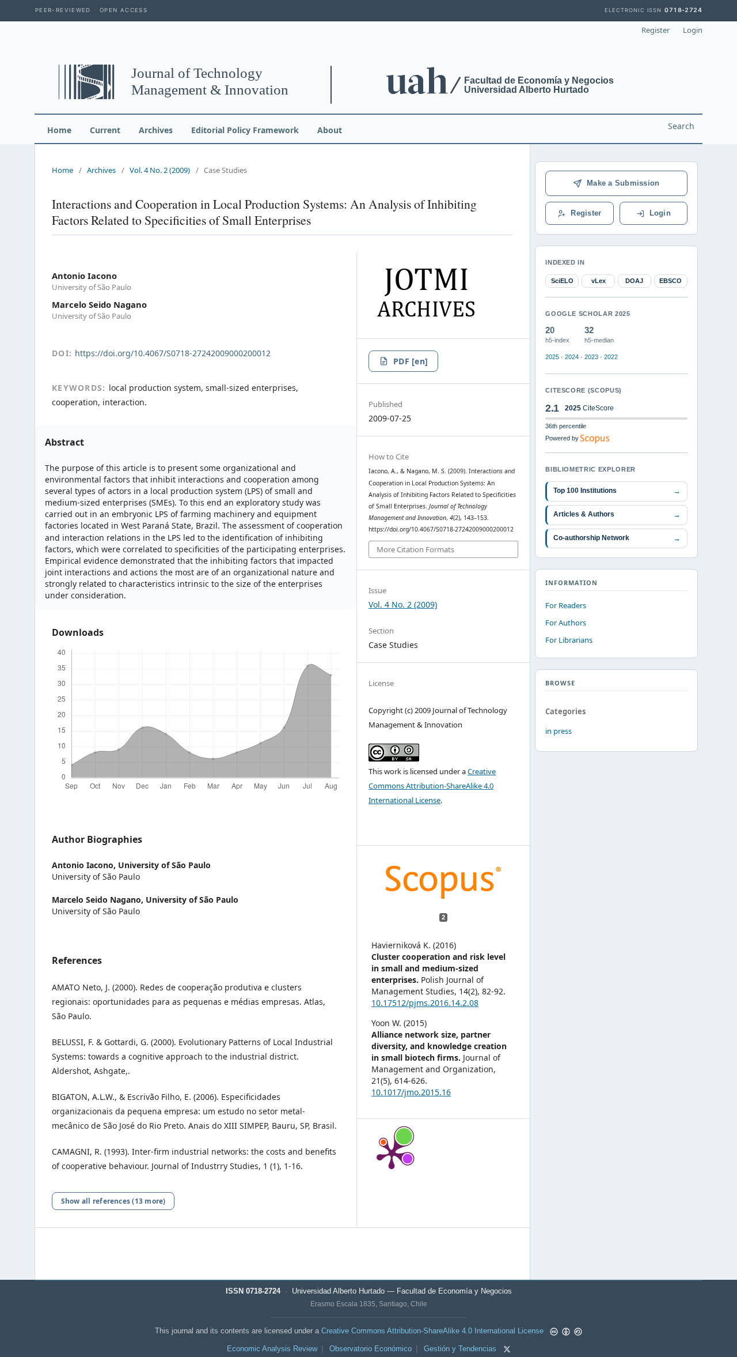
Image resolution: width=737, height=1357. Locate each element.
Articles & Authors (617, 514)
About (329, 130)
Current (105, 130)
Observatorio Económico (370, 1349)
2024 (572, 356)
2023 (591, 356)
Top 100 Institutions (617, 491)
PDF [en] (410, 361)
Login (692, 30)
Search (681, 125)
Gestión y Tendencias (460, 1349)
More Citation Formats (415, 549)
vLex (598, 280)
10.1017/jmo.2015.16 (411, 1092)
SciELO (562, 280)
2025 (552, 356)
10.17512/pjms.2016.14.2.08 (424, 1002)
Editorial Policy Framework (245, 130)
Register (655, 30)
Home (59, 130)
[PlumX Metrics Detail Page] (391, 1153)
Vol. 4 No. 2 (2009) (160, 170)
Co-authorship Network (617, 538)
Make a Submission (623, 183)
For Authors (565, 622)
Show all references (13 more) (113, 1200)
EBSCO (670, 280)
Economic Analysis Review (272, 1349)
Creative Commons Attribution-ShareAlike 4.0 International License (432, 785)
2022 (611, 356)
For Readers (565, 605)
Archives (156, 130)
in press (558, 731)
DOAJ (634, 280)
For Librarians (568, 640)
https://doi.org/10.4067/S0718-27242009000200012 (173, 353)
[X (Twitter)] (507, 1349)
